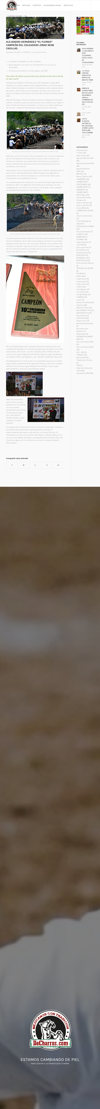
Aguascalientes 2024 (85, 163)
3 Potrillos (80, 150)
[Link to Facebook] (7, 27)
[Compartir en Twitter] (23, 465)
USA (78, 365)
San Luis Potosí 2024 (84, 347)
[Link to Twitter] (18, 27)
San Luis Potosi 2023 (84, 342)
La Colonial (81, 292)
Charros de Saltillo (84, 216)
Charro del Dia (82, 205)
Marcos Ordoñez (83, 302)
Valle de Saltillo (83, 368)
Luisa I (79, 300)
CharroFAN (80, 208)
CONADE (80, 239)
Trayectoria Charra (84, 360)
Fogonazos (81, 279)
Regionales (81, 334)
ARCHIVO (80, 174)
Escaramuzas (82, 253)
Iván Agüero (81, 289)
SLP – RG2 (80, 352)
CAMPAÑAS (81, 179)
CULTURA (80, 245)
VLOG (78, 371)
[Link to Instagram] (10, 27)
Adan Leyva (81, 156)
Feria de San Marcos (85, 263)
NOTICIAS (80, 318)
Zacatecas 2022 (83, 373)
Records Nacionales (84, 323)
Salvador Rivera (40, 52)
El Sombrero (81, 250)
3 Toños (79, 153)
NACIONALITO (82, 313)
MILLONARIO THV (83, 310)
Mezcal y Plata (82, 308)
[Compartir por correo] (58, 465)
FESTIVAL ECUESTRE (84, 268)
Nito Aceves (81, 316)
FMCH (78, 276)
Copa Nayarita (82, 242)
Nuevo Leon (81, 321)
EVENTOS (27, 52)
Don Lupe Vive (82, 247)
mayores (80, 305)
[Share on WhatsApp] (35, 465)
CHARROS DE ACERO (85, 211)
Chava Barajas (82, 221)
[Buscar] (26, 16)
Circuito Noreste (83, 232)
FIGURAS (79, 273)
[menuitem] (13, 5)
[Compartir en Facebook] (12, 465)
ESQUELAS (81, 255)
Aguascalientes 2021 (85, 158)
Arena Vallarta (82, 176)
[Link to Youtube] (14, 27)
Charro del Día (82, 203)
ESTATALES (81, 258)
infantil (79, 287)
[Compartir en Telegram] (46, 465)
